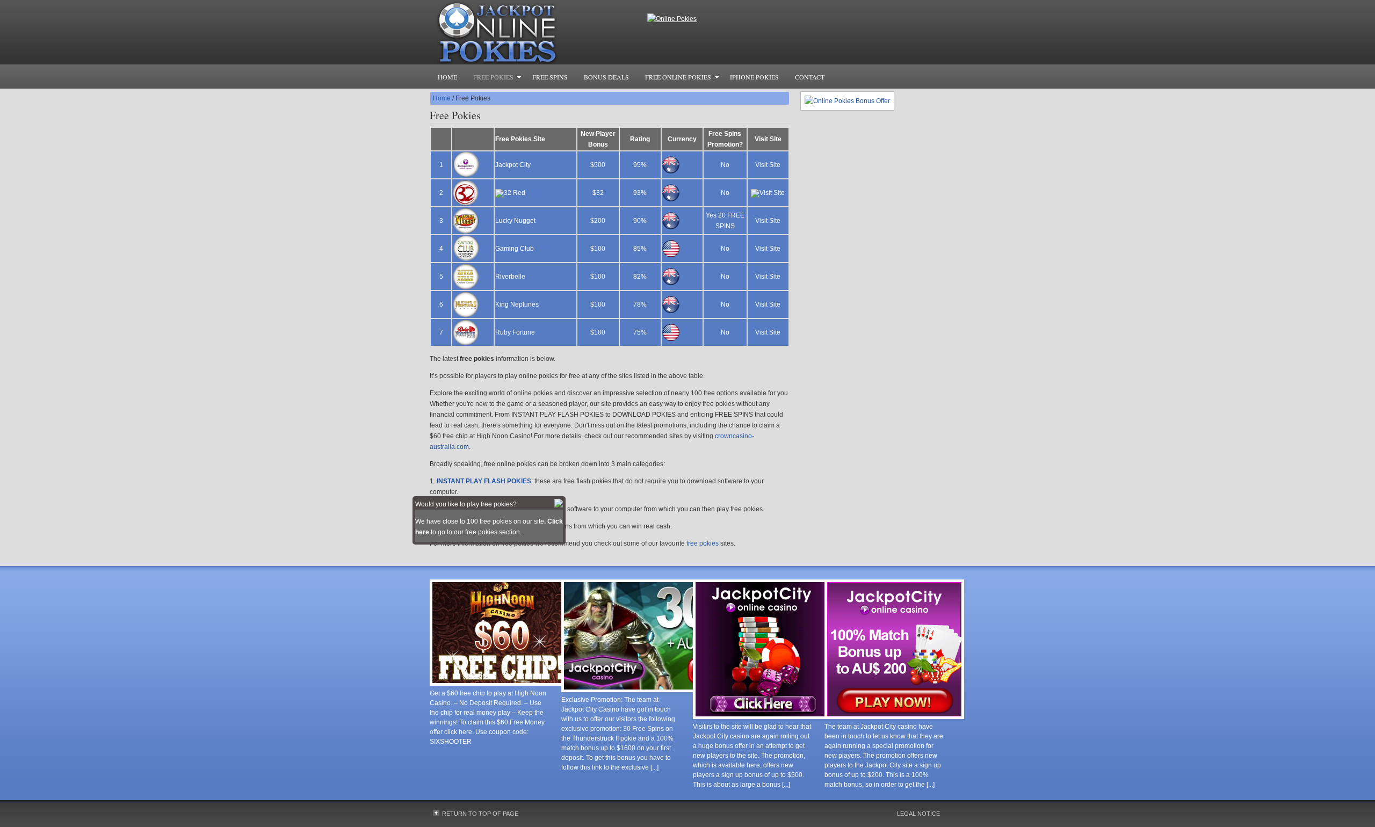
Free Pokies (489, 78)
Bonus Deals (606, 76)
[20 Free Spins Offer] (671, 692)
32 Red (514, 193)
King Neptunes (517, 304)
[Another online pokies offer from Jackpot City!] (763, 719)
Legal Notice (918, 813)
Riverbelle (510, 276)
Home (447, 76)
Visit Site (767, 165)
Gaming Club (514, 248)
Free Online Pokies (674, 78)
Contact (809, 76)
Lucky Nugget (515, 220)
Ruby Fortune (515, 332)
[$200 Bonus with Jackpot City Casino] (894, 719)
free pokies (702, 543)
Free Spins (550, 76)
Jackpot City (513, 165)
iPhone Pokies (754, 76)
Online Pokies (537, 32)
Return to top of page (480, 813)
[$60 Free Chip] (499, 685)
